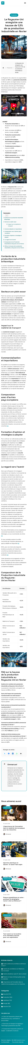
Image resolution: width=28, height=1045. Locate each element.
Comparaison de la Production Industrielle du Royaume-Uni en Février (14, 242)
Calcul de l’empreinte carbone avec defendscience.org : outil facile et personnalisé (11, 1018)
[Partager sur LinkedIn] (12, 753)
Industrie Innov (21, 1040)
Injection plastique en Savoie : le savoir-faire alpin (12, 863)
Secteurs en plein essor (10, 221)
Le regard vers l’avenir (10, 239)
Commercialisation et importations (13, 229)
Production (14, 15)
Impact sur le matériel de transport (14, 225)
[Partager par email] (20, 753)
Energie (6, 1003)
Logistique (7, 1000)
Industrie (7, 1006)
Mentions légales (6, 1040)
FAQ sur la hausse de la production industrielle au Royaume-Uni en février (14, 246)
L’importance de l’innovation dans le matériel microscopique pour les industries (14, 828)
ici (7, 426)
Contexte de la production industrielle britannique (13, 218)
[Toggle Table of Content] (6, 215)
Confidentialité (5, 1042)
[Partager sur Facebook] (8, 753)
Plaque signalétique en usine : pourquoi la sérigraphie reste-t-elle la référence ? (13, 899)
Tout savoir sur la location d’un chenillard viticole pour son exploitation (12, 935)
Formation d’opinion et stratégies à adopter (13, 236)
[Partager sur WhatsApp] (16, 753)
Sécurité (7, 994)
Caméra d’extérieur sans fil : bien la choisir (14, 974)
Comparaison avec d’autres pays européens (13, 232)
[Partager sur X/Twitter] (4, 753)
